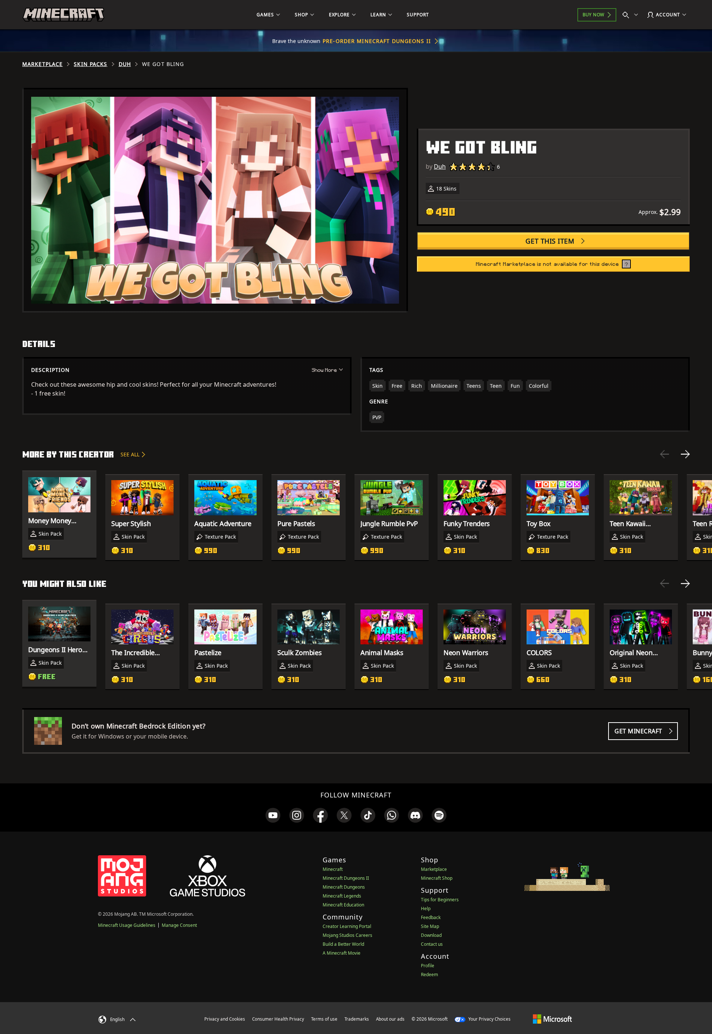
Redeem (429, 974)
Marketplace (42, 64)
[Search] (632, 15)
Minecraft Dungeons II (346, 878)
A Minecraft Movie (341, 953)
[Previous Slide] (664, 454)
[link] (273, 815)
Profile (427, 965)
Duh (125, 64)
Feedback (431, 917)
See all (130, 454)
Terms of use (324, 1019)
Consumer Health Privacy (278, 1019)
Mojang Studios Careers (347, 935)
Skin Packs (90, 64)
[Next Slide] (685, 454)
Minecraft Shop (436, 878)
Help (426, 908)
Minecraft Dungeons (344, 887)
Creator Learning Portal (347, 926)
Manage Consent (179, 925)
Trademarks (357, 1019)
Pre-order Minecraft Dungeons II (377, 40)
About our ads (390, 1019)
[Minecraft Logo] (63, 15)
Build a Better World (343, 944)
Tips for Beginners (440, 899)
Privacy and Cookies (224, 1019)
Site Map (430, 926)
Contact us (432, 944)
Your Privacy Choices (489, 1019)
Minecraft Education (343, 905)
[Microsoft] (552, 1019)
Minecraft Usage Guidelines (126, 925)
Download (431, 935)
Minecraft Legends (342, 896)
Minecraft (333, 869)
